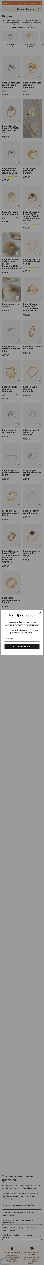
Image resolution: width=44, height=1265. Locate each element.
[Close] (40, 612)
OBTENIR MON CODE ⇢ (22, 646)
